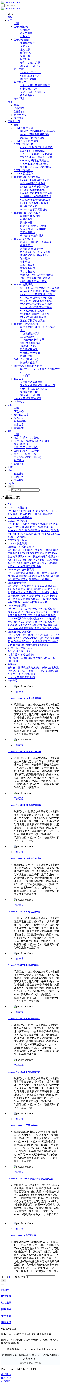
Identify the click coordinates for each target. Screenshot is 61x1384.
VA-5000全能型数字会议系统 (36, 622)
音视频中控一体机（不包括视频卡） (33, 635)
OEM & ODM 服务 (26, 674)
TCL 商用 (13, 661)
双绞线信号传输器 (26, 644)
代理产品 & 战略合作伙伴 (22, 654)
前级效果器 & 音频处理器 (25, 592)
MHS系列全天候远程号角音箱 (24, 599)
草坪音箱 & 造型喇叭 (40, 579)
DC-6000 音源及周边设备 (27, 566)
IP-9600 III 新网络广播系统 (27, 550)
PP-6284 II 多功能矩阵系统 (32, 553)
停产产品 (13, 680)
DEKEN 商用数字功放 (40, 514)
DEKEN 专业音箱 (17, 520)
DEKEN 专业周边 (17, 540)
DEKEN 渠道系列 (17, 543)
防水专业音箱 (49, 595)
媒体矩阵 (44, 592)
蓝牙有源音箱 (20, 579)
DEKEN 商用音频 (17, 507)
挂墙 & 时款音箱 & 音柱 (24, 576)
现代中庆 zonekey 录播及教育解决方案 (34, 657)
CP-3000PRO (30, 638)
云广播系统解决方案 (24, 667)
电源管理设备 (18, 595)
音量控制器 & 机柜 (23, 573)
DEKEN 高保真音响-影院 (21, 677)
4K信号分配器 (40, 641)
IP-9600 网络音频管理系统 (30, 563)
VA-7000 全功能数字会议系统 (39, 615)
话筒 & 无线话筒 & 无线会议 (28, 586)
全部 (16, 23)
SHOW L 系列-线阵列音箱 (32, 533)
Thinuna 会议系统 (17, 605)
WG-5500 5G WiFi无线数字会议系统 (32, 608)
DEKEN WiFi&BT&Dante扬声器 (30, 511)
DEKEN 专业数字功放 (20, 517)
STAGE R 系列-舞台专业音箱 (37, 527)
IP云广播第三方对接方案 (34, 671)
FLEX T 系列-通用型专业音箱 (29, 524)
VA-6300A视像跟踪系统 (21, 628)
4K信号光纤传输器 (21, 641)
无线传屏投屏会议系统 (46, 628)
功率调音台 (51, 586)
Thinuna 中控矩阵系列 (19, 631)
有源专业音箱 (33, 595)
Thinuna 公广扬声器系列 (21, 569)
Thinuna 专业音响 (17, 582)
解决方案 (13, 664)
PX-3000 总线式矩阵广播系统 (39, 556)
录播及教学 (40, 573)
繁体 (11, 486)
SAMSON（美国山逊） (20, 648)
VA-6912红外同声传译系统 (42, 625)
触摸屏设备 (42, 644)
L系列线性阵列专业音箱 (34, 602)
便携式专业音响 (22, 651)
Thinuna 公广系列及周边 (21, 546)
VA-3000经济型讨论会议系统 (23, 618)
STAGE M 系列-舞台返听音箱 (24, 530)
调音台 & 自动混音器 (19, 589)
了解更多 (19, 691)
